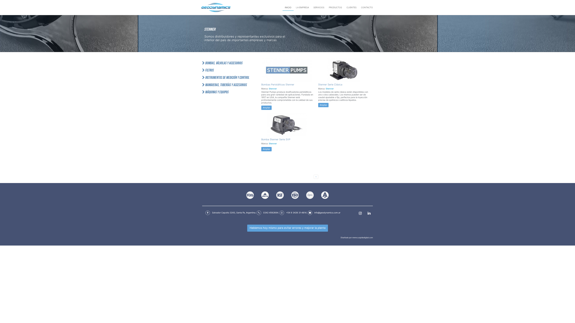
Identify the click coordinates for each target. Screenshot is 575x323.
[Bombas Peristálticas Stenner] (287, 70)
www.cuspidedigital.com (362, 238)
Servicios (318, 7)
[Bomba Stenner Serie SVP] (287, 125)
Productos (335, 7)
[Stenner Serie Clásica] (344, 70)
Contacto (367, 7)
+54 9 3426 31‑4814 (296, 212)
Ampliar (266, 107)
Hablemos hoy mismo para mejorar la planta (288, 227)
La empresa (302, 7)
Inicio (288, 7)
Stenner (273, 88)
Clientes (351, 7)
